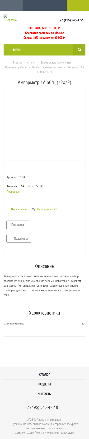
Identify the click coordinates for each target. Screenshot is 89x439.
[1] (8, 169)
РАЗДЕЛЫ (44, 384)
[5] (26, 169)
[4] (22, 169)
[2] (13, 169)
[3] (17, 169)
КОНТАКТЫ (45, 394)
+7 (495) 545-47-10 (72, 20)
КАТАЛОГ (44, 374)
